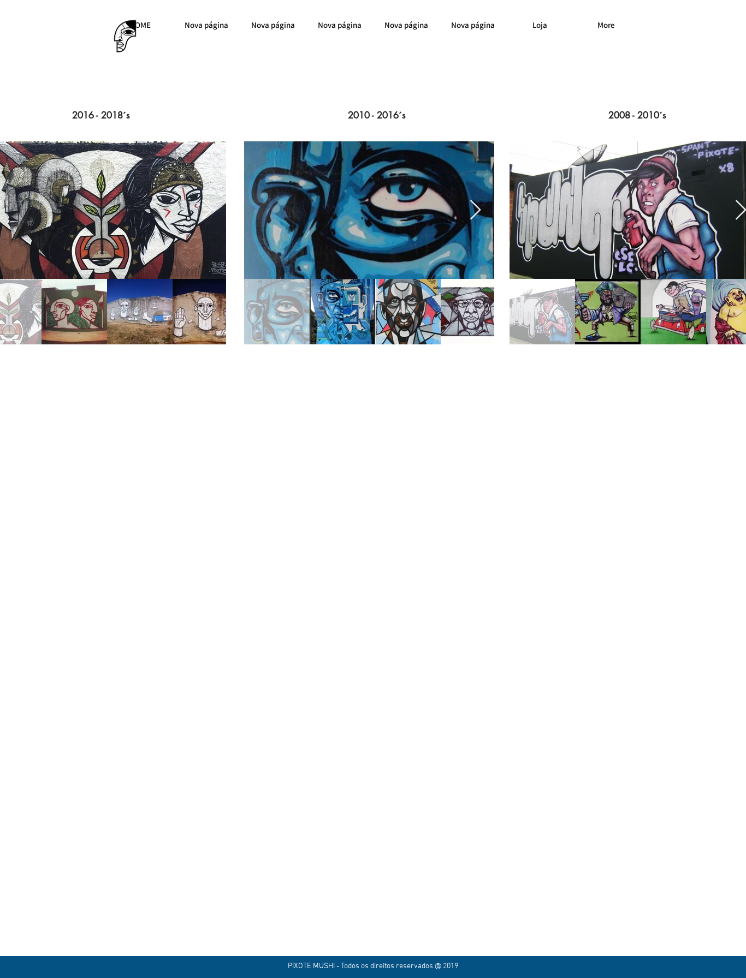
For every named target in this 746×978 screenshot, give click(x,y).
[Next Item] (207, 210)
